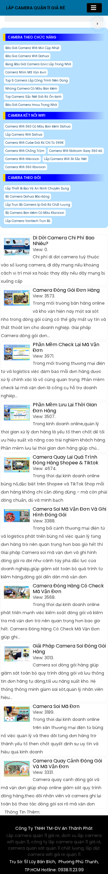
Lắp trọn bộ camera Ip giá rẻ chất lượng (37, 204)
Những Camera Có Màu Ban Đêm (31, 88)
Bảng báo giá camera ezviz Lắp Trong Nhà (38, 64)
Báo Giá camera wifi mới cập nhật (32, 48)
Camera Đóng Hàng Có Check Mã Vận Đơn (68, 588)
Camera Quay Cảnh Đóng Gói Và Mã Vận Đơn (67, 763)
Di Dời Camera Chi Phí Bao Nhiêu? (63, 240)
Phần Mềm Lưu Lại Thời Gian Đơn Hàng (65, 407)
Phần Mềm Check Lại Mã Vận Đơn (66, 347)
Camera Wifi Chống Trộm (24, 151)
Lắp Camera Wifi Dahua (23, 134)
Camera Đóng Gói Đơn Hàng (66, 290)
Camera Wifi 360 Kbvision (25, 167)
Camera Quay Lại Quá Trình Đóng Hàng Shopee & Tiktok (65, 460)
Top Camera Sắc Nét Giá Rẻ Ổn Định (33, 96)
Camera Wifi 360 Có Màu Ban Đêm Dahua (37, 126)
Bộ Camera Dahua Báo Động (27, 196)
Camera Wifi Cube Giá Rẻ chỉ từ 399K (34, 142)
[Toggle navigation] (94, 8)
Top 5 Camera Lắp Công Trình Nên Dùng (36, 80)
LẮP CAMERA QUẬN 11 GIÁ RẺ (35, 8)
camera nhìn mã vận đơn (25, 72)
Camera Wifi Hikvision (22, 159)
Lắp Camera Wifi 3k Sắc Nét (65, 159)
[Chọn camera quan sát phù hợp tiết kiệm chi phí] (98, 23)
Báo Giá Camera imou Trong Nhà (31, 105)
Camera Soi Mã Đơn (56, 706)
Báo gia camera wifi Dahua (27, 56)
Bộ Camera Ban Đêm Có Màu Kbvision (34, 213)
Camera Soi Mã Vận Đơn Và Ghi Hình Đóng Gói (69, 512)
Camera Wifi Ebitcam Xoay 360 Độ (75, 151)
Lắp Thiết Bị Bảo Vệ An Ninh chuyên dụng (37, 188)
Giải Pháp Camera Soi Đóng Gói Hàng (69, 648)
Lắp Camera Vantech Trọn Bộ (27, 221)
